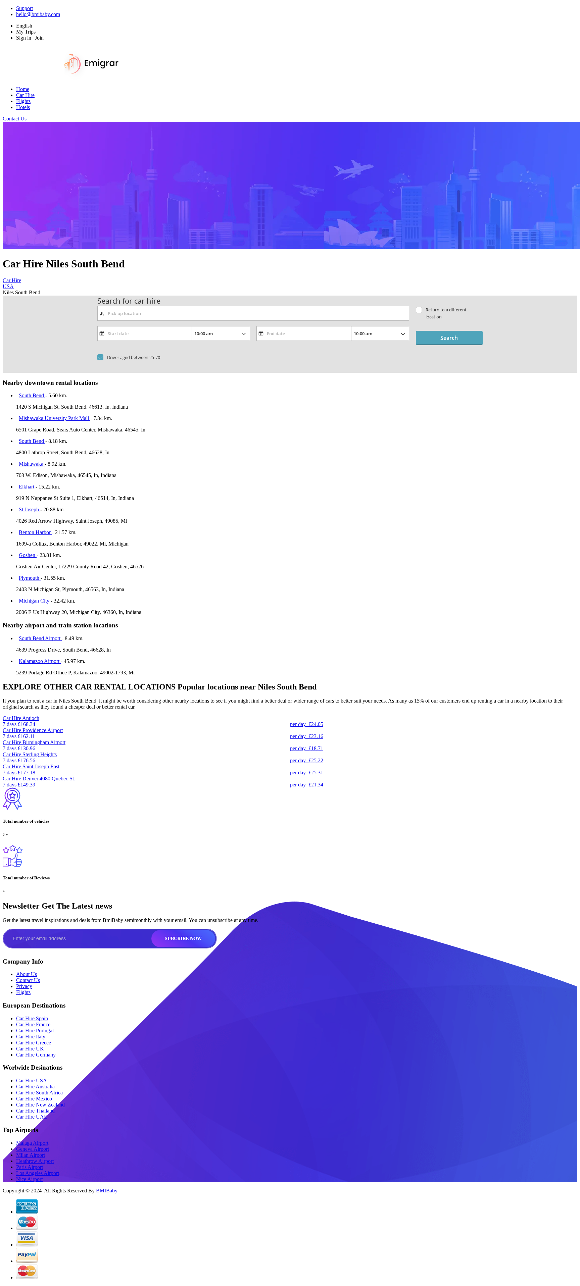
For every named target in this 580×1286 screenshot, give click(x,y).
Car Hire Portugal (35, 1030)
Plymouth (30, 578)
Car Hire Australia (35, 1086)
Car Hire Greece (33, 1042)
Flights (23, 101)
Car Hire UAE (31, 1117)
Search (449, 338)
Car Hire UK (30, 1048)
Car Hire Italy (30, 1036)
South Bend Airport (40, 638)
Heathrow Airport (35, 1161)
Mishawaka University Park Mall (54, 418)
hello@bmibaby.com (38, 14)
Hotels (23, 107)
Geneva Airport (32, 1149)
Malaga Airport (32, 1143)
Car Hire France (33, 1024)
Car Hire (25, 95)
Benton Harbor (35, 532)
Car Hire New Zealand (40, 1105)
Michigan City (35, 601)
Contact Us (15, 118)
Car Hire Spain (32, 1018)
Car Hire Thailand (35, 1111)
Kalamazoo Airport (40, 661)
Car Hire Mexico (34, 1098)
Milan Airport (30, 1155)
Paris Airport (29, 1167)
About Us (26, 974)
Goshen (28, 555)
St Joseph (29, 509)
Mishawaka (32, 464)
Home (22, 89)
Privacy (24, 986)
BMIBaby (106, 1190)
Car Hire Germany (36, 1055)
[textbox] (253, 313)
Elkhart (27, 487)
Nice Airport (29, 1179)
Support (24, 8)
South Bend (32, 395)
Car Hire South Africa (39, 1092)
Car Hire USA (31, 1080)
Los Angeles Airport (37, 1173)
